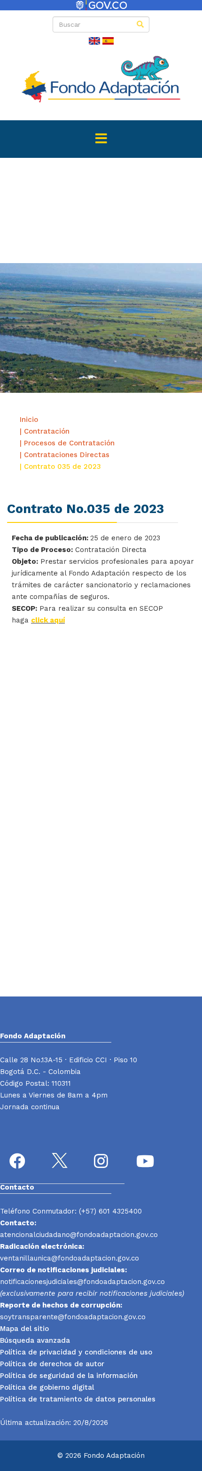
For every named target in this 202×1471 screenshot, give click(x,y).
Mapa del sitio (24, 1328)
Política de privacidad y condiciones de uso (76, 1352)
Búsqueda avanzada (35, 1340)
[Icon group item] (19, 1162)
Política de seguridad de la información (69, 1375)
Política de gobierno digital (47, 1387)
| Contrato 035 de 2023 (60, 466)
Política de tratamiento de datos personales (77, 1399)
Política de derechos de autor (52, 1364)
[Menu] (101, 139)
